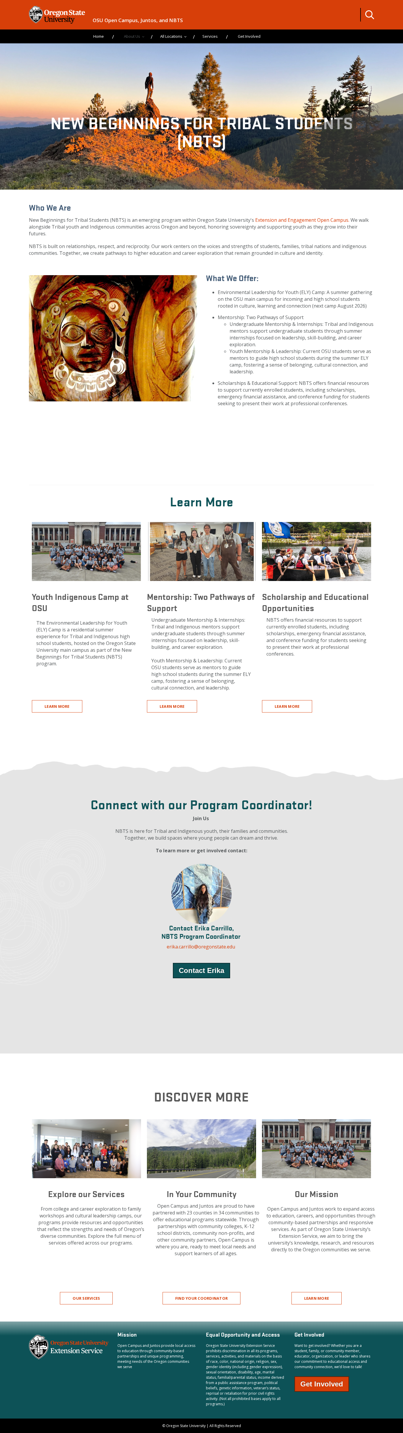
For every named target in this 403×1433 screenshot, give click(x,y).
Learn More (57, 706)
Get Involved (321, 1384)
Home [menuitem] (98, 36)
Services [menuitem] (210, 36)
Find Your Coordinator (201, 1298)
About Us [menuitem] (132, 36)
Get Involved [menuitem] (249, 36)
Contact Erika (201, 970)
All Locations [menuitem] (171, 36)
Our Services (86, 1298)
